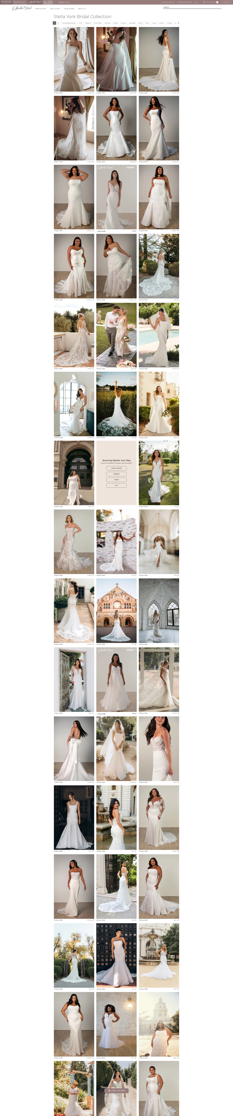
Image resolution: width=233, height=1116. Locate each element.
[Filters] (54, 23)
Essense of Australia (6, 2)
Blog (197, 2)
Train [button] (116, 479)
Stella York (34, 2)
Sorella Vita (64, 2)
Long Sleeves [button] (116, 468)
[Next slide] (178, 23)
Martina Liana (19, 2)
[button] (116, 485)
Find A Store (55, 8)
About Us (81, 8)
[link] (74, 60)
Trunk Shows (69, 8)
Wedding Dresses (168, 2)
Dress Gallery (40, 8)
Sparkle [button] (116, 474)
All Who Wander (48, 2)
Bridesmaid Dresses (184, 2)
